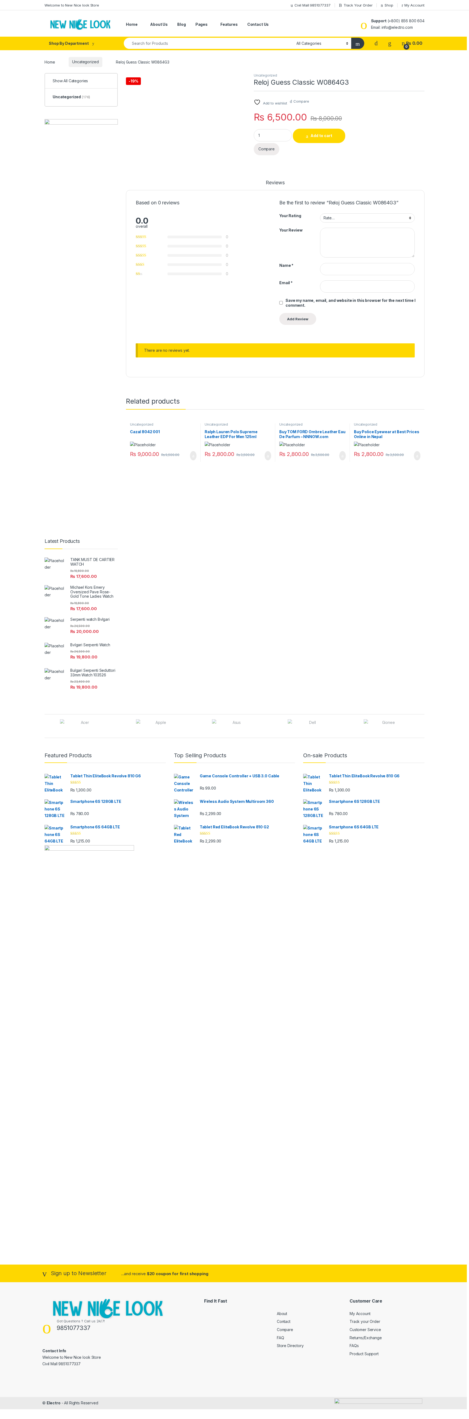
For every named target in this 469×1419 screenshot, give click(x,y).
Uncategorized (85, 61)
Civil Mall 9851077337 (312, 5)
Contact (283, 1321)
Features (229, 24)
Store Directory (290, 1345)
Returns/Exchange (366, 1337)
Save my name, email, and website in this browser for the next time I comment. (350, 303)
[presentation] (423, 726)
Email (286, 282)
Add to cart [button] (193, 455)
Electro (54, 1403)
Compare (301, 101)
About (282, 1313)
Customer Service (365, 1329)
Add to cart (321, 135)
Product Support (364, 1353)
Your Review (290, 230)
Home (131, 24)
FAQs (354, 1345)
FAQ (280, 1337)
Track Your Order (358, 5)
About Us (159, 24)
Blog (181, 24)
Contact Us (258, 24)
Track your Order (365, 1321)
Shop (389, 5)
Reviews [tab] (275, 182)
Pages (201, 24)
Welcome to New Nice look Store (72, 5)
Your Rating (290, 215)
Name (286, 265)
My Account (414, 5)
